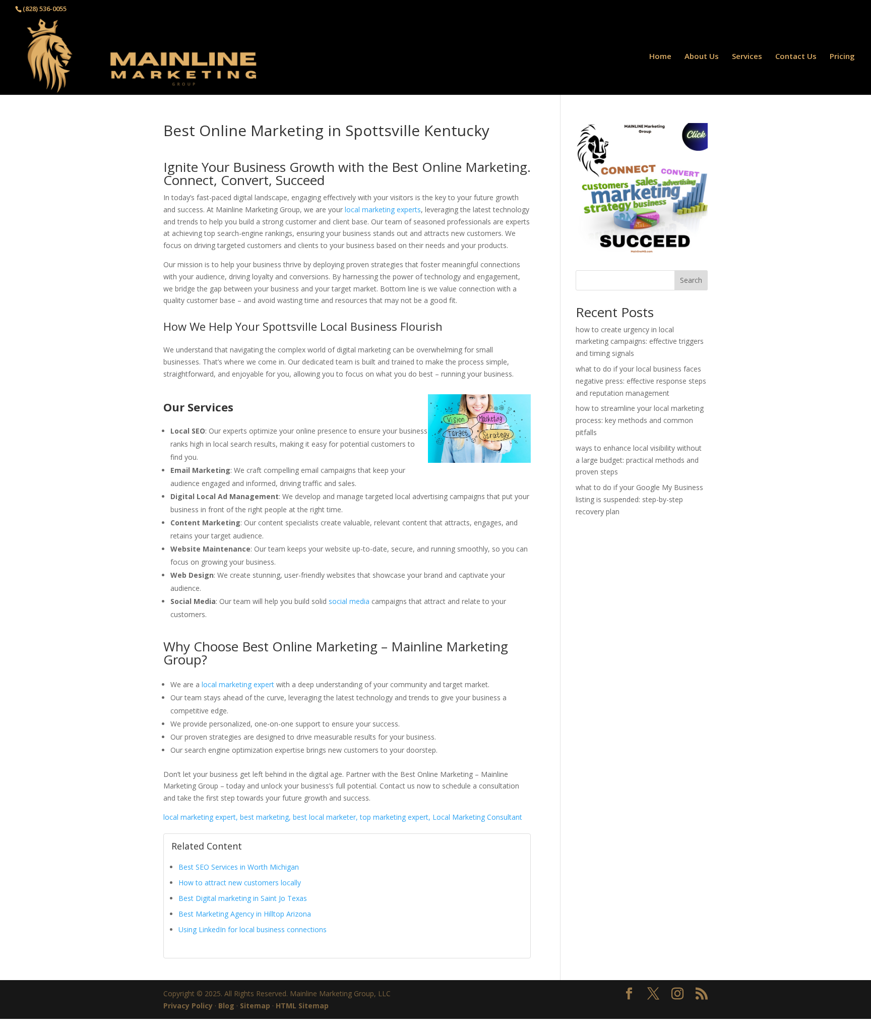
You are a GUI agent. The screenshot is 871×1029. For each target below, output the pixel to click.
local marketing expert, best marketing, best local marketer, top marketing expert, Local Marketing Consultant (342, 817)
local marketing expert (238, 684)
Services (747, 56)
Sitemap (255, 1005)
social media (349, 601)
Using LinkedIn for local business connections (252, 929)
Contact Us (796, 56)
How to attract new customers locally (239, 882)
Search (691, 280)
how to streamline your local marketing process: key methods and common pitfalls (640, 420)
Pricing (842, 56)
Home (660, 56)
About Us (702, 56)
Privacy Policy (188, 1005)
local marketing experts (383, 209)
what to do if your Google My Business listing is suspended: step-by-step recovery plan (639, 499)
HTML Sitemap (302, 1005)
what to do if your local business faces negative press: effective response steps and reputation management (641, 381)
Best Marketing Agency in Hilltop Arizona (244, 914)
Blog (226, 1005)
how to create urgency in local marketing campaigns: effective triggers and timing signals (640, 341)
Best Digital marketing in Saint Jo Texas (242, 898)
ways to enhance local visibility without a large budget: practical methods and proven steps (639, 460)
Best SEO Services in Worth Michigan (238, 867)
